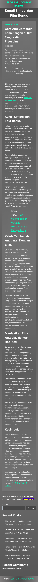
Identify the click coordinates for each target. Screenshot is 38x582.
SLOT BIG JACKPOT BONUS (22, 579)
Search (5, 505)
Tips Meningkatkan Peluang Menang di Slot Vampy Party (19, 222)
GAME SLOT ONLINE (11, 24)
